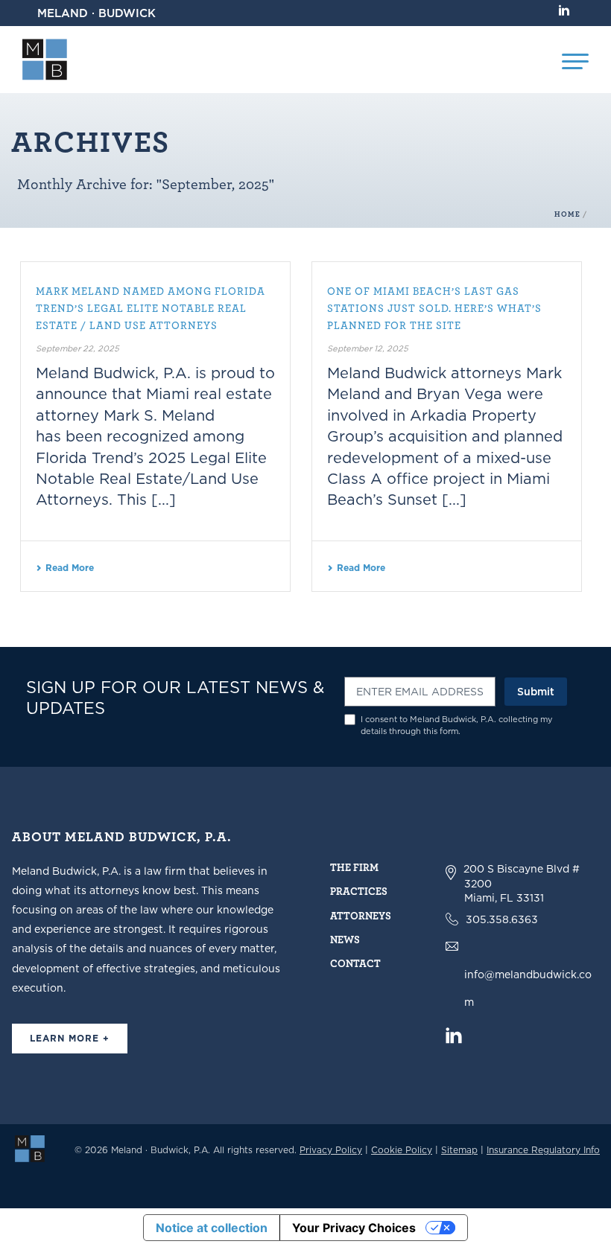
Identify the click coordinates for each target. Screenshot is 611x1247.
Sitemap (459, 1150)
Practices (358, 891)
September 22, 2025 (77, 348)
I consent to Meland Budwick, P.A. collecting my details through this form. (457, 725)
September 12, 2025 (367, 348)
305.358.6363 (502, 919)
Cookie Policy (401, 1150)
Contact (355, 963)
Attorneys (360, 915)
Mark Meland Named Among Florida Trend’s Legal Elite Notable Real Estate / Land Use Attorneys (150, 308)
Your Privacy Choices (354, 1227)
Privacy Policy (331, 1150)
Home (567, 214)
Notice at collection (211, 1227)
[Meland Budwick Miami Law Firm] (30, 1148)
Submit (535, 691)
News (345, 939)
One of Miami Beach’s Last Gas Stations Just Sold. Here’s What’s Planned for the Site (434, 308)
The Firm (354, 867)
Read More (69, 567)
